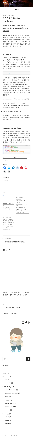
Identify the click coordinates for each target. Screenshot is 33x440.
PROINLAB (8, 2)
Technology (6, 414)
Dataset (5, 373)
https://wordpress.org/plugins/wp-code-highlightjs (16, 99)
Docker (7, 379)
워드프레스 (7, 241)
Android (7, 420)
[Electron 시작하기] (9, 222)
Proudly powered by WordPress (11, 435)
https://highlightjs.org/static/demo (14, 25)
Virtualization (6, 377)
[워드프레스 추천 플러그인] (8, 198)
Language (7, 423)
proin (12, 15)
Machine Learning (9, 403)
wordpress (22, 242)
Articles (5, 370)
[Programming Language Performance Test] (22, 204)
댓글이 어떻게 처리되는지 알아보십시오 (15, 295)
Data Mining (6, 400)
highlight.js (15, 242)
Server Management (10, 389)
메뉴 (17, 9)
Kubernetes (8, 383)
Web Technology (7, 387)
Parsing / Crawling (10, 406)
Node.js (7, 416)
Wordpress (8, 238)
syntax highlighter (15, 241)
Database (7, 410)
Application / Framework (11, 393)
